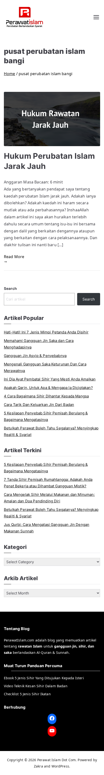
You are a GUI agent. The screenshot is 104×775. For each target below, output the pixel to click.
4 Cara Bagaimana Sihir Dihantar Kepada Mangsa (46, 396)
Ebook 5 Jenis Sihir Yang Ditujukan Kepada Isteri (44, 678)
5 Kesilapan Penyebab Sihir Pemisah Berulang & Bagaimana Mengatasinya (46, 416)
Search (10, 288)
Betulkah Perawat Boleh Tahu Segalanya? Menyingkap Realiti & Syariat (51, 431)
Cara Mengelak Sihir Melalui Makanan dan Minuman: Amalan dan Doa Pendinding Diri (49, 497)
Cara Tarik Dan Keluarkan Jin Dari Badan (39, 404)
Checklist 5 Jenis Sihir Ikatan (27, 694)
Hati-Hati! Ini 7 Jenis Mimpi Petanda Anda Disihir (46, 332)
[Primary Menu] (96, 17)
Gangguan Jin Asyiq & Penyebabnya (35, 355)
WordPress (60, 766)
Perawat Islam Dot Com (56, 760)
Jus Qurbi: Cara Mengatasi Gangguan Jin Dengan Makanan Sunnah (46, 527)
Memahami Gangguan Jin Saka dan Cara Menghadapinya (39, 343)
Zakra (38, 766)
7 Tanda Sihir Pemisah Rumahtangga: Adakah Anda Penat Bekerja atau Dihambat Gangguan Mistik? (48, 482)
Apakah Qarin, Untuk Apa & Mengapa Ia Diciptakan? (48, 387)
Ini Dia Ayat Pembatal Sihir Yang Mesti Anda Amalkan (50, 379)
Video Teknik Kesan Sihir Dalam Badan (35, 686)
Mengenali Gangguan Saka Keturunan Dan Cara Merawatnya (45, 367)
